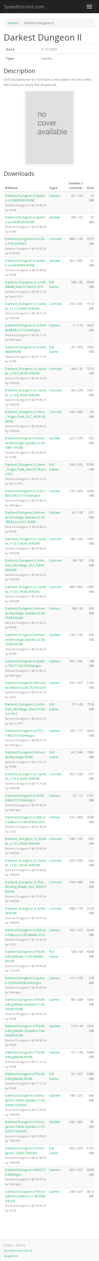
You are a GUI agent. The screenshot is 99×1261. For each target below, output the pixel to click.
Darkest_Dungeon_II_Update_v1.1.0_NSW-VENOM (25, 306)
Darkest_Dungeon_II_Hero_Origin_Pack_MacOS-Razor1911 (25, 469)
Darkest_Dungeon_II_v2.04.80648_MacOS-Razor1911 (25, 284)
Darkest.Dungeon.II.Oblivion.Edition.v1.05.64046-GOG (25, 932)
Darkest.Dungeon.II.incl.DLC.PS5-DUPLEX (25, 241)
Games (13, 23)
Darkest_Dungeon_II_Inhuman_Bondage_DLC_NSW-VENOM (25, 565)
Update (54, 217)
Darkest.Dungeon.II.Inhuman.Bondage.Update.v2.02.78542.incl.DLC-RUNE (25, 517)
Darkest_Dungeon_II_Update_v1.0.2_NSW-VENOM (25, 863)
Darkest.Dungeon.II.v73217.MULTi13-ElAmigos (24, 733)
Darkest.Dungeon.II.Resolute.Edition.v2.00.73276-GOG (25, 685)
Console (55, 238)
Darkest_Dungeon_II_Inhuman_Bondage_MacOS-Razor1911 (25, 709)
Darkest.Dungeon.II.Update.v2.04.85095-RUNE (25, 198)
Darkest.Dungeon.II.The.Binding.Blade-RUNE (25, 1054)
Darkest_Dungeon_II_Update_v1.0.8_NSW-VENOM (25, 392)
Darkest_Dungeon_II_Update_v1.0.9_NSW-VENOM (25, 371)
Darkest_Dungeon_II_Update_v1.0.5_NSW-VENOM (25, 589)
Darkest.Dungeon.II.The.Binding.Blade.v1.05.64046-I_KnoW (25, 956)
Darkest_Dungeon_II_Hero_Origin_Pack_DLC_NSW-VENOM (25, 416)
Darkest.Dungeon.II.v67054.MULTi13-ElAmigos (24, 798)
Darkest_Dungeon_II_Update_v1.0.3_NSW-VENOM (25, 841)
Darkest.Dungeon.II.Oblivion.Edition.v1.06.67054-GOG (25, 819)
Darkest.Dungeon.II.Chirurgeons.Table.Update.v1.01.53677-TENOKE (25, 1126)
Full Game (53, 284)
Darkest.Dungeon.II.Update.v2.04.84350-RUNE (25, 263)
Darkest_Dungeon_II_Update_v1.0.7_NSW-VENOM (25, 541)
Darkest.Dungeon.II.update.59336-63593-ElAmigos (24, 980)
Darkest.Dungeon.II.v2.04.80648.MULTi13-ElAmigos (25, 327)
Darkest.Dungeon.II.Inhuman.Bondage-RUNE (25, 754)
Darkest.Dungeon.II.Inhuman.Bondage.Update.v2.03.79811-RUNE (25, 443)
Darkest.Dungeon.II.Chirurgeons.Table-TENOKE (25, 1150)
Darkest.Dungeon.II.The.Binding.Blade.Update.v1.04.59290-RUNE (25, 1004)
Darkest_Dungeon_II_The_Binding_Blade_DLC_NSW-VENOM (25, 887)
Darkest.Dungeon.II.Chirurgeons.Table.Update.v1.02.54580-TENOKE (25, 1100)
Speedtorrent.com (24, 7)
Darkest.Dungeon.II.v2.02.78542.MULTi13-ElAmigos (25, 493)
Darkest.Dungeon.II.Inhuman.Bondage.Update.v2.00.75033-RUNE (25, 613)
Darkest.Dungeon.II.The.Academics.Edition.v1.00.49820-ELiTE (25, 1196)
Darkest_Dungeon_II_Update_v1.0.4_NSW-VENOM (25, 776)
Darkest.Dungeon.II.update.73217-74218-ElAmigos (24, 663)
